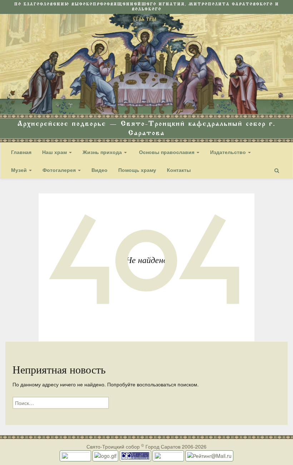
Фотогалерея (60, 169)
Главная (21, 151)
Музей (19, 169)
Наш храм (55, 151)
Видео (99, 169)
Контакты (179, 169)
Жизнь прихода (103, 151)
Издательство (228, 151)
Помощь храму (137, 169)
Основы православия (167, 151)
